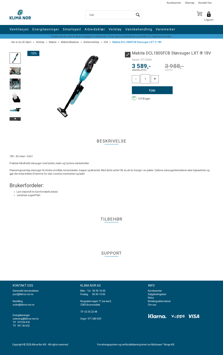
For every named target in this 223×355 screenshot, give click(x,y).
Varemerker (165, 29)
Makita (52, 42)
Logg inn (208, 19)
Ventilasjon (19, 29)
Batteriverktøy (91, 42)
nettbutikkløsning (131, 344)
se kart (106, 301)
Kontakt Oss (205, 2)
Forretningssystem (107, 344)
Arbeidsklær (95, 29)
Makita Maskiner (70, 42)
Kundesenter (174, 2)
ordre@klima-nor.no (23, 304)
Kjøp (152, 90)
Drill (106, 42)
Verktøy (115, 29)
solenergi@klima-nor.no (26, 318)
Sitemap (189, 2)
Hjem (28, 42)
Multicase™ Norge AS (162, 344)
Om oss (152, 304)
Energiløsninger (45, 29)
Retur (151, 297)
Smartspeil (72, 29)
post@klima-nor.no (23, 294)
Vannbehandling (138, 29)
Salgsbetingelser (157, 294)
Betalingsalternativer (159, 301)
